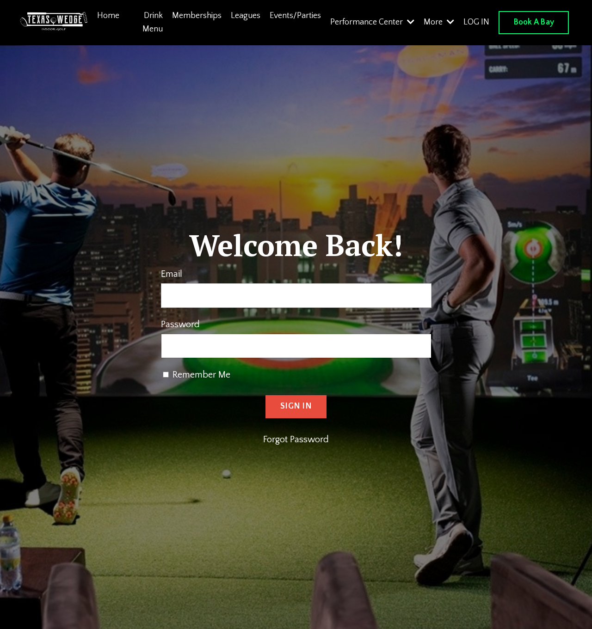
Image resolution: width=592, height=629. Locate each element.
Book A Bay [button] (534, 22)
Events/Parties (295, 15)
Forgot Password (296, 439)
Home (108, 15)
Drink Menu (152, 22)
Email (171, 274)
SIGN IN (296, 406)
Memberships (197, 15)
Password (180, 324)
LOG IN (476, 22)
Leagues (245, 15)
